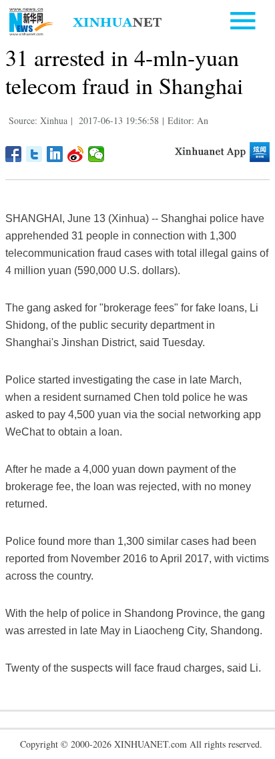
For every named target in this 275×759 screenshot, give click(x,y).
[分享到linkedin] (55, 154)
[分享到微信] (96, 154)
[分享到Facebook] (13, 154)
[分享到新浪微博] (75, 154)
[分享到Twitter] (34, 154)
